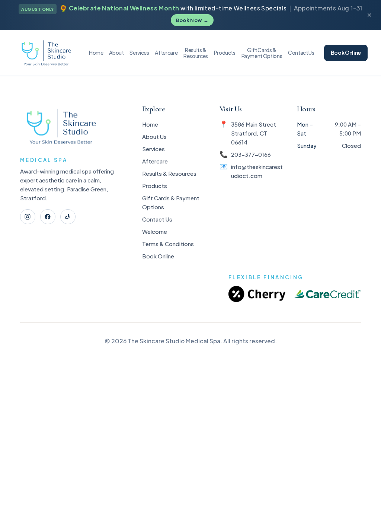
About (116, 52)
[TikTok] (68, 217)
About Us (154, 136)
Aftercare (166, 52)
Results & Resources (169, 173)
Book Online (346, 52)
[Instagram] (27, 217)
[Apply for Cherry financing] (256, 294)
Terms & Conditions (168, 243)
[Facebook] (47, 217)
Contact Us (301, 52)
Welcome (154, 231)
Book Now (192, 20)
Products (225, 52)
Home (96, 52)
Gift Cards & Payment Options (170, 202)
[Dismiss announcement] (369, 15)
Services (139, 52)
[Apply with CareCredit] (327, 294)
